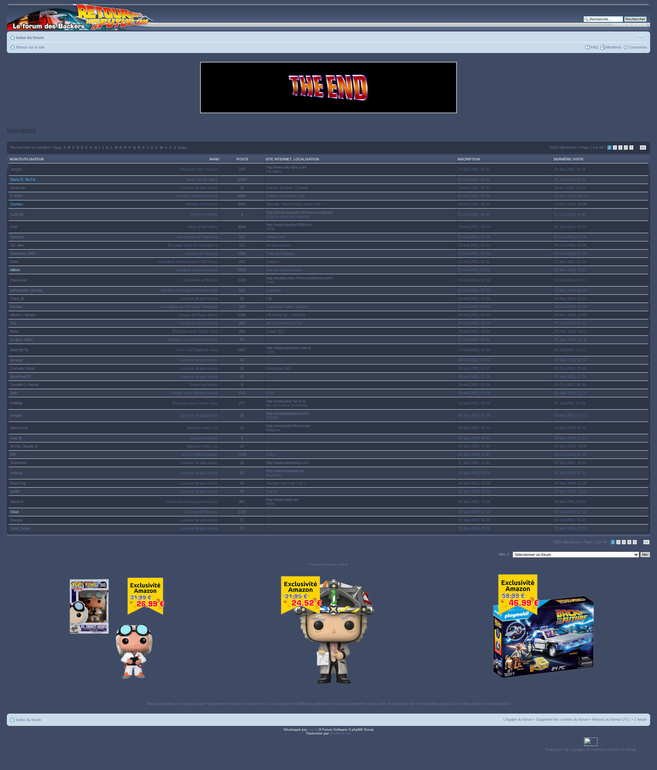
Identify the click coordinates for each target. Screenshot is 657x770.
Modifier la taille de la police (642, 36)
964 (242, 323)
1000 (242, 315)
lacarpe (16, 360)
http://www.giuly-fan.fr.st (286, 401)
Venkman (18, 188)
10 (242, 428)
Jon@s (16, 169)
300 (242, 331)
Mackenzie (19, 428)
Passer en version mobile (328, 564)
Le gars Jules (21, 339)
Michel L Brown (23, 315)
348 (242, 169)
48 (242, 491)
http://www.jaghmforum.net (288, 426)
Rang (214, 159)
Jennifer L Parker (24, 385)
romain (16, 415)
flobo (14, 331)
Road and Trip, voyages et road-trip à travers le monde (590, 749)
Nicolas (16, 307)
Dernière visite (569, 159)
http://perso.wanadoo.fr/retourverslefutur (299, 212)
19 (242, 463)
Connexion (638, 47)
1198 (242, 454)
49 (242, 376)
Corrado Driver (22, 368)
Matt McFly (19, 350)
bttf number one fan (26, 290)
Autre (182, 147)
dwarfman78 (20, 376)
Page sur (591, 147)
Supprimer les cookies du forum (562, 719)
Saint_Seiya (20, 528)
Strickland (18, 463)
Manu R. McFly (23, 179)
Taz (13, 323)
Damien (16, 204)
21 (242, 520)
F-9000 (16, 196)
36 (242, 415)
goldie (15, 491)
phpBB (313, 729)
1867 (242, 350)
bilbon (15, 270)
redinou (16, 473)
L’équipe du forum (517, 719)
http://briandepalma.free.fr (287, 413)
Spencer (17, 237)
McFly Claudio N (24, 446)
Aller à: (504, 554)
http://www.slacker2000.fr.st (289, 225)
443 (242, 262)
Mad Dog (17, 483)
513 (242, 393)
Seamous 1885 (22, 253)
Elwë (14, 262)
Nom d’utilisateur (27, 159)
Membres (613, 47)
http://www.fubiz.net (282, 499)
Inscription (469, 159)
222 (242, 237)
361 (242, 502)
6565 (242, 196)
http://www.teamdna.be (285, 471)
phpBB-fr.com (340, 733)
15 (242, 473)
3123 (242, 280)
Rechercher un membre (30, 147)
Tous (57, 147)
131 (242, 245)
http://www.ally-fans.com (286, 167)
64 (643, 147)
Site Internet (279, 159)
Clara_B (17, 298)
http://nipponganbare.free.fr (288, 348)
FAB (13, 227)
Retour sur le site (30, 47)
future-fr (17, 502)
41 (242, 483)
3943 (242, 227)
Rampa (16, 520)
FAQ (594, 47)
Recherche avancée (630, 24)
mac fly (16, 438)
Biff (12, 454)
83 (242, 339)
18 (242, 188)
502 (242, 290)
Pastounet (18, 280)
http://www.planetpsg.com (287, 463)
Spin (13, 393)
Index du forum (30, 38)
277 (242, 403)
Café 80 (16, 214)
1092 (242, 253)
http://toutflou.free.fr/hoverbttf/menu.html (299, 278)
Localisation (306, 159)
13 (242, 446)
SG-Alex (17, 245)
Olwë (14, 512)
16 (242, 360)
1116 (242, 512)
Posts (242, 159)
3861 (242, 204)
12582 (242, 179)
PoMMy (16, 403)
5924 (242, 270)
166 (242, 307)
